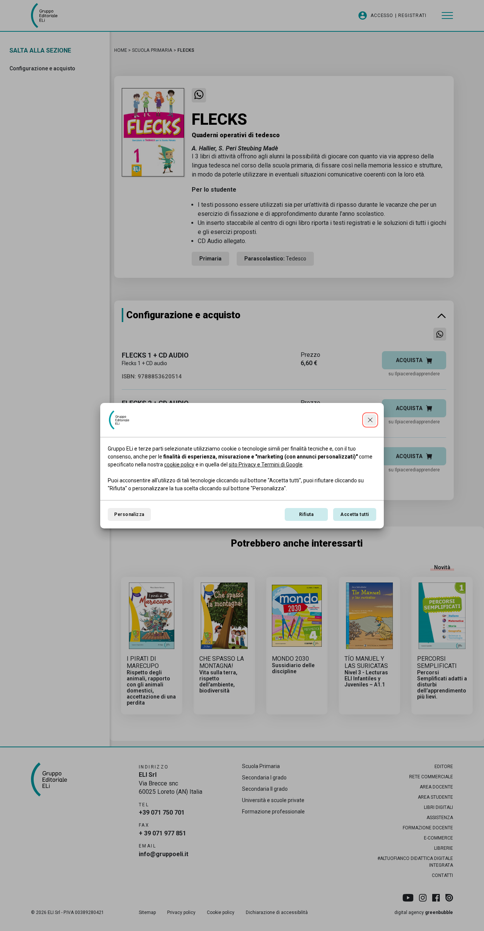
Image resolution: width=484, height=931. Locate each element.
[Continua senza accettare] (370, 420)
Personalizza (129, 514)
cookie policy (179, 465)
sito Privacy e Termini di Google (265, 465)
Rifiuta (306, 514)
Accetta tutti (354, 514)
